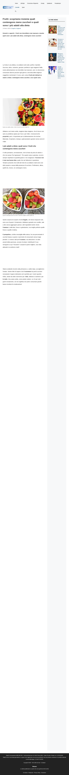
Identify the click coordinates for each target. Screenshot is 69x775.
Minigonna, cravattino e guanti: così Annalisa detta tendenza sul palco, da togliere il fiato (61, 58)
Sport (23, 7)
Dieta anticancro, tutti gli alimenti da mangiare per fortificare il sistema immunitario (61, 30)
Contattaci (43, 762)
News (16, 3)
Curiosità (17, 7)
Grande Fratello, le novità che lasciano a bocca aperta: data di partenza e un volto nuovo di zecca (61, 72)
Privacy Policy (37, 772)
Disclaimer (43, 772)
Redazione (31, 772)
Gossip (42, 3)
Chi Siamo (25, 772)
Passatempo (58, 3)
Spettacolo (49, 3)
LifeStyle (22, 3)
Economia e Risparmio (32, 3)
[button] (16, 11)
